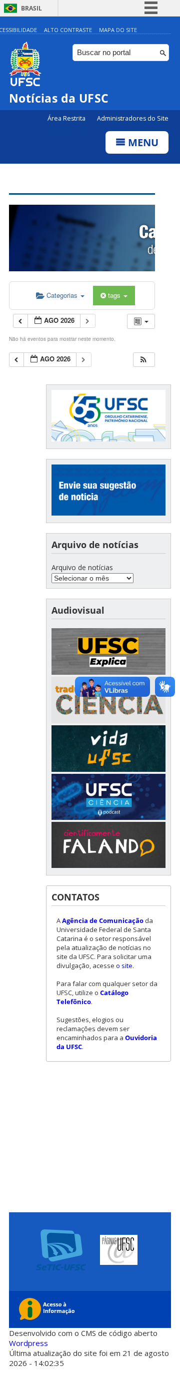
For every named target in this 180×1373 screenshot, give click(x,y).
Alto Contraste (68, 30)
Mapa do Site (118, 30)
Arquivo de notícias (82, 567)
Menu (142, 142)
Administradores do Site (132, 118)
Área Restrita (67, 118)
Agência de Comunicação (103, 920)
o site (124, 965)
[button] (144, 359)
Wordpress (28, 1343)
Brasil (31, 8)
